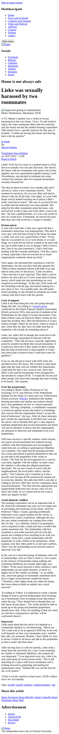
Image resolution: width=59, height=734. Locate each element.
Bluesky (12, 60)
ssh (53, 684)
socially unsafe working (20, 684)
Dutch (11, 74)
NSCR (23, 398)
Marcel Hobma (9, 147)
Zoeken (12, 68)
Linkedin (12, 63)
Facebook (13, 57)
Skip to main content (12, 2)
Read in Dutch (8, 159)
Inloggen (12, 71)
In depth (5, 141)
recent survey (40, 306)
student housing (42, 684)
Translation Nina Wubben (14, 153)
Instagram (13, 66)
